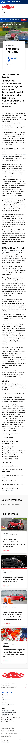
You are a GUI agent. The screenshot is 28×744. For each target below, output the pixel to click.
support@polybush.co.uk (8, 705)
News (5, 572)
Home (4, 24)
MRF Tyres (8, 157)
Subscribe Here (9, 490)
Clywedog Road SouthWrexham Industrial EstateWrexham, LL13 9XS (9, 712)
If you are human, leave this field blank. (9, 687)
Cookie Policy (21, 740)
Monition (6, 251)
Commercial (6, 645)
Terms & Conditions (13, 740)
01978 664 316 (6, 699)
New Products (6, 607)
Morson (19, 251)
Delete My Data (5, 742)
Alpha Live (7, 411)
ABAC (11, 251)
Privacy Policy (4, 740)
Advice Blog (6, 533)
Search (23, 19)
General (9, 24)
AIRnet (15, 251)
